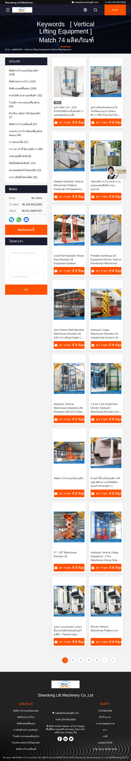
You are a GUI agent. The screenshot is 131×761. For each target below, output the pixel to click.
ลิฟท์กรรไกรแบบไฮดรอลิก (68, 478)
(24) (24, 104)
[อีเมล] (26, 219)
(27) (23, 124)
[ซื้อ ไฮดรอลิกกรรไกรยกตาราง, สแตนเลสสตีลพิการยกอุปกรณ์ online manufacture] (106, 155)
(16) (23, 177)
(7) (24, 115)
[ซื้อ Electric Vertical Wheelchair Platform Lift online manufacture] (106, 601)
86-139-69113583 (116, 2)
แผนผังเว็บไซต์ (105, 742)
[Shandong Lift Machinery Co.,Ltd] (22, 10)
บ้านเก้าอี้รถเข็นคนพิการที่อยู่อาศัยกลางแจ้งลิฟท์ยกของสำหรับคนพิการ (105, 482)
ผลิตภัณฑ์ (17, 49)
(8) (20, 156)
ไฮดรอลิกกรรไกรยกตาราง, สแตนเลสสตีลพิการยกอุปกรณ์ (106, 185)
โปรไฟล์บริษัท (105, 710)
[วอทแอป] (19, 219)
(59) (25, 149)
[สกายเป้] (11, 219)
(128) (23, 72)
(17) (18, 142)
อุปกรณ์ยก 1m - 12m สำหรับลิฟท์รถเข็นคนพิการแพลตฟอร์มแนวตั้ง (69, 111)
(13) (22, 163)
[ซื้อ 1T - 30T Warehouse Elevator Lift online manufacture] (69, 526)
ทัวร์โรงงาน (105, 717)
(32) (25, 95)
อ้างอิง (115, 10)
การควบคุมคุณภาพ (105, 723)
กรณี (105, 736)
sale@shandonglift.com (86, 2)
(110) (22, 81)
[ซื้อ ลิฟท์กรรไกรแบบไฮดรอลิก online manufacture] (69, 452)
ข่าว (105, 730)
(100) (22, 88)
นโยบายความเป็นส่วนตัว (105, 749)
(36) (25, 133)
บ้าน (7, 49)
